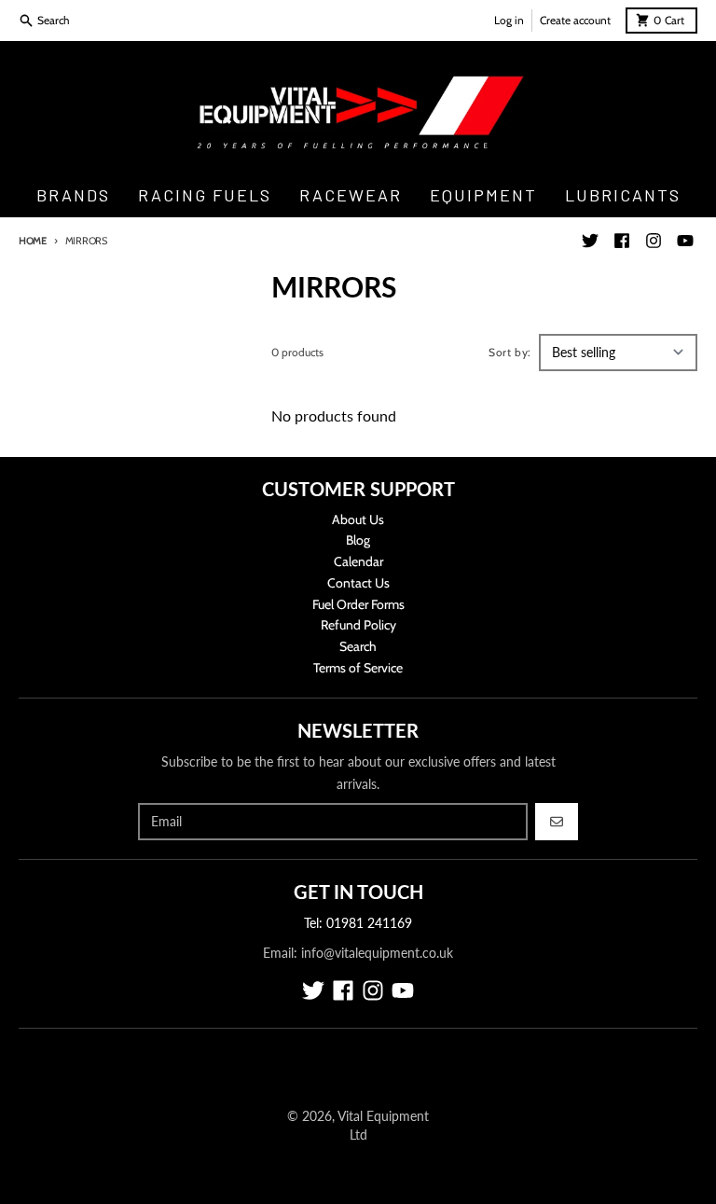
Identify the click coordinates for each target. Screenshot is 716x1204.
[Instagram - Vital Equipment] (653, 240)
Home (33, 240)
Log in (509, 20)
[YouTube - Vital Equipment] (685, 240)
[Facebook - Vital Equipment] (622, 240)
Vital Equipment (383, 1116)
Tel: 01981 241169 (358, 923)
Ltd (358, 1134)
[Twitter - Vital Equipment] (590, 240)
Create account (575, 20)
